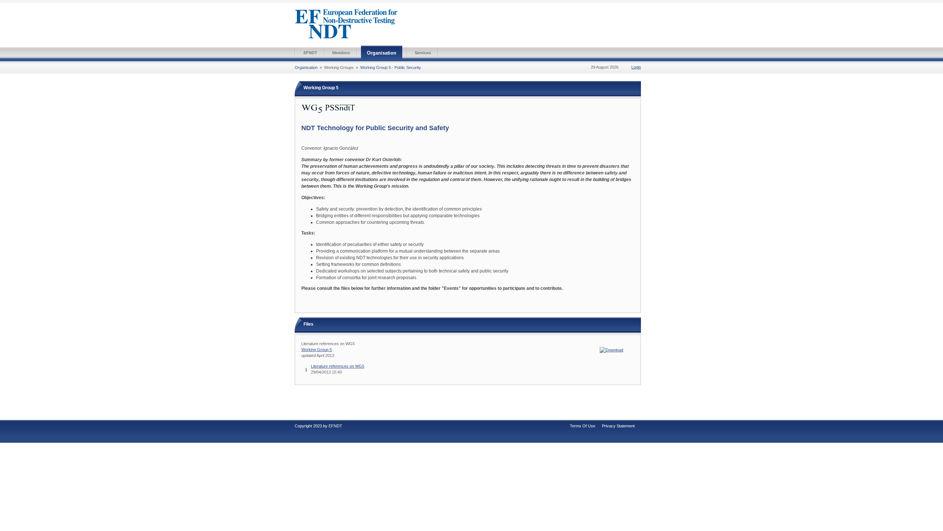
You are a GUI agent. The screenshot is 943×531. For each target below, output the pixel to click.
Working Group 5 (316, 349)
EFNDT (310, 53)
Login (636, 67)
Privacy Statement (618, 426)
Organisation (381, 53)
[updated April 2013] (611, 349)
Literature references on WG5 (337, 366)
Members (341, 53)
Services (423, 53)
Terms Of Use (582, 426)
